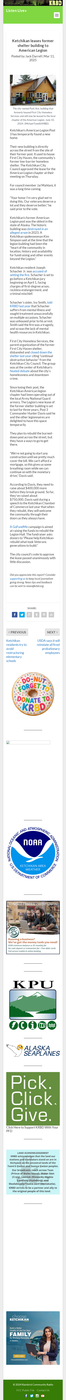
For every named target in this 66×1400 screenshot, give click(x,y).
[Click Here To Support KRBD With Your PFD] (33, 1099)
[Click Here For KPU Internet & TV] (33, 1004)
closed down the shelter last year (31, 354)
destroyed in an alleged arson (29, 230)
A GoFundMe (19, 527)
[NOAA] (33, 853)
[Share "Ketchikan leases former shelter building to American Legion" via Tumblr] (36, 614)
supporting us (17, 578)
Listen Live (15, 10)
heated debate (20, 371)
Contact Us (43, 1390)
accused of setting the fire (28, 273)
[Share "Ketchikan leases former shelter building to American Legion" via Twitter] (22, 614)
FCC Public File (25, 1390)
